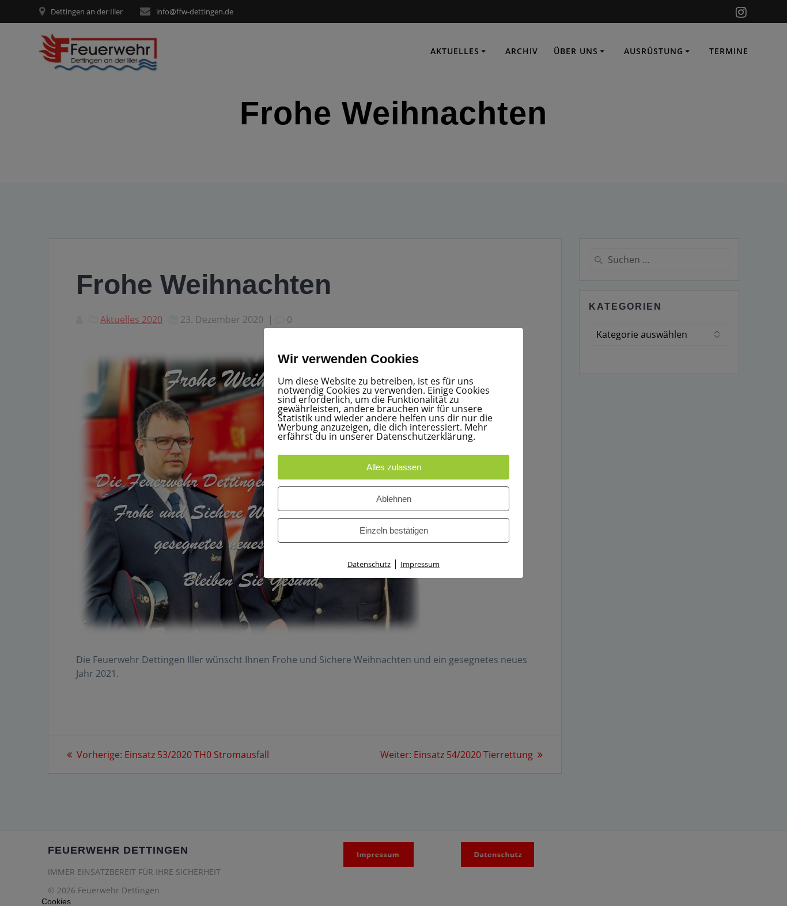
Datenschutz (369, 564)
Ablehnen (393, 499)
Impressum (420, 564)
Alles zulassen (393, 467)
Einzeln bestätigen (394, 530)
